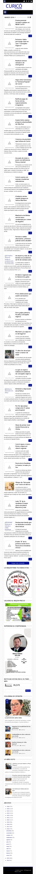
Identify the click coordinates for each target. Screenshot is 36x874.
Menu (5, 1)
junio (7, 844)
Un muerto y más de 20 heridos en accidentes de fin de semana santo (23, 258)
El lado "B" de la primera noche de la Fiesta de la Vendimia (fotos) (22, 545)
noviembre (9, 833)
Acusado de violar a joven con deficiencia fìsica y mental (22, 160)
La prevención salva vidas (13, 718)
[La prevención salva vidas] (18, 707)
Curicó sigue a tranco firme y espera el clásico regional (22, 446)
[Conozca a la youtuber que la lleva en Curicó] (9, 143)
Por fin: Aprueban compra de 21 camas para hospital (22, 408)
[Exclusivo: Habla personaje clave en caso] (9, 43)
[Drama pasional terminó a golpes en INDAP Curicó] (9, 24)
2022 (8, 815)
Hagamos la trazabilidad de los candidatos (21, 732)
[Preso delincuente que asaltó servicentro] (9, 297)
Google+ (29, 1)
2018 (8, 824)
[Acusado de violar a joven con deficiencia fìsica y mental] (9, 162)
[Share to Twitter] (8, 712)
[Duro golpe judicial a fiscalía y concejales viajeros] (9, 316)
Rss (31, 1)
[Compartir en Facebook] (6, 25)
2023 (8, 813)
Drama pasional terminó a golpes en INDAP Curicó (22, 22)
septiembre (9, 837)
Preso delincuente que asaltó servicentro (23, 295)
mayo (8, 846)
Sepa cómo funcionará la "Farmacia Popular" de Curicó (23, 82)
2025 (8, 808)
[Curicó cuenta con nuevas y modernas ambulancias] (9, 181)
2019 (8, 822)
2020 (8, 820)
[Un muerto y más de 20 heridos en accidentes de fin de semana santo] (9, 259)
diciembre (9, 830)
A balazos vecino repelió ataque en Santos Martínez (21, 198)
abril (7, 848)
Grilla (28, 17)
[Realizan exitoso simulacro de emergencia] (9, 64)
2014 (8, 860)
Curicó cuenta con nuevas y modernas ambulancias (22, 179)
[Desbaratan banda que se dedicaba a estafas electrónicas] (9, 526)
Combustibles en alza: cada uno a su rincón (21, 740)
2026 (8, 806)
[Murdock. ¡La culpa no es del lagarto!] (9, 335)
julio (7, 842)
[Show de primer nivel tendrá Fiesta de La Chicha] (9, 428)
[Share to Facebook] (6, 712)
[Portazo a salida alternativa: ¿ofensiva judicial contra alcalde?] (9, 240)
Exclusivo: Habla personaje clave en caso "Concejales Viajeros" (22, 43)
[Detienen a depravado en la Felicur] (9, 392)
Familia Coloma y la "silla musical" (19, 748)
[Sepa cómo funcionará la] (9, 83)
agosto (8, 839)
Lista (30, 17)
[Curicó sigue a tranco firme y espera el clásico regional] (9, 448)
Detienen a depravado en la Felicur (23, 390)
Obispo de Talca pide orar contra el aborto (22, 483)
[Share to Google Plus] (10, 712)
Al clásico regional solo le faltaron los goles (23, 276)
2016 (8, 829)
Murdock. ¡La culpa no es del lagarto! (23, 333)
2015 (8, 858)
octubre (8, 835)
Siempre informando (10, 870)
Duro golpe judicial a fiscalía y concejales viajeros (22, 315)
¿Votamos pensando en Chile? (20, 726)
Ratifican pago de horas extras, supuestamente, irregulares (21, 102)
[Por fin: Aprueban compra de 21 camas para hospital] (9, 409)
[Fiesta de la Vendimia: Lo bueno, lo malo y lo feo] (9, 467)
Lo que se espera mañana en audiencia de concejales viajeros (23, 372)
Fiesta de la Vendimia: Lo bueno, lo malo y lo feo (23, 465)
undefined (23, 727)
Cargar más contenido (17, 563)
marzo (8, 851)
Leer (30, 35)
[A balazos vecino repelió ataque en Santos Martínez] (9, 200)
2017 (8, 826)
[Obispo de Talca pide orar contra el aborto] (9, 486)
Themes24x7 (18, 873)
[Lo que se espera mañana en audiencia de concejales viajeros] (9, 373)
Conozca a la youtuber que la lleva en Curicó (23, 140)
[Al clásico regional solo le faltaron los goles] (9, 278)
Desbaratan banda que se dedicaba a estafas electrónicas (23, 524)
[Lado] (9, 505)
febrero (8, 853)
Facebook (26, 1)
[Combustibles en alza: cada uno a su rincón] (8, 741)
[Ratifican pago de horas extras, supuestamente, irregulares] (9, 102)
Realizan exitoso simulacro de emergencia (21, 63)
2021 (8, 817)
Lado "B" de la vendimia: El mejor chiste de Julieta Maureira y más (21, 504)
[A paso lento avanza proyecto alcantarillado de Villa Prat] (9, 123)
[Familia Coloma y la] (8, 749)
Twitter (24, 1)
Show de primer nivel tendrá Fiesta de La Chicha (22, 427)
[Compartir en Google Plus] (10, 25)
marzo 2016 (9, 17)
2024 (8, 811)
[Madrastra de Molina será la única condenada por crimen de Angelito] (9, 219)
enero (8, 855)
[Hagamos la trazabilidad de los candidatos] (8, 733)
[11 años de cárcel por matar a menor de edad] (9, 354)
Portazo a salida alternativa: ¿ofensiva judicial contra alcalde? (23, 239)
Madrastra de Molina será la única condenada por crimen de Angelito (23, 218)
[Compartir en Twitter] (8, 25)
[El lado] (9, 545)
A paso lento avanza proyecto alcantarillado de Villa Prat (23, 122)
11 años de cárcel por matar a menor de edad (22, 353)
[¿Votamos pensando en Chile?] (8, 728)
